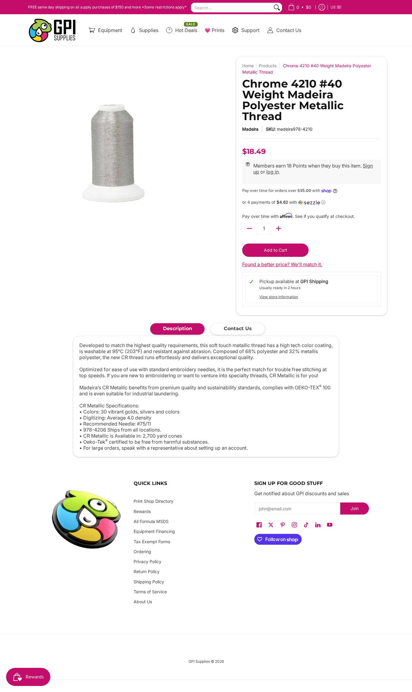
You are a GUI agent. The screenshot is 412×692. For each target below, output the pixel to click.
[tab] (177, 329)
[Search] (277, 7)
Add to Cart (275, 250)
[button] (311, 202)
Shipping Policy (149, 581)
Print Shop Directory (153, 501)
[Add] (278, 228)
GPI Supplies (199, 661)
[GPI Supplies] (53, 30)
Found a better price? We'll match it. (282, 264)
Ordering (142, 551)
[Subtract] (249, 228)
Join (354, 508)
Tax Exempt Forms (152, 541)
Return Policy (147, 571)
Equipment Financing (154, 531)
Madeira (250, 129)
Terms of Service (150, 591)
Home (248, 65)
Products (268, 65)
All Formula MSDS (151, 521)
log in (272, 172)
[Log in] (322, 7)
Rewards (142, 511)
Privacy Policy (147, 561)
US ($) (336, 7)
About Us (143, 601)
